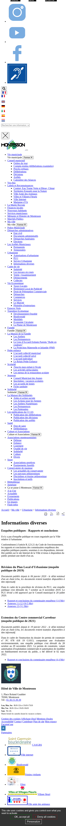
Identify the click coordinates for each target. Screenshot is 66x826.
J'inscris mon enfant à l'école (27, 367)
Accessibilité (7, 721)
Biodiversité (19, 316)
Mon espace (51, 721)
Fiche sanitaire (20, 386)
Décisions (18, 174)
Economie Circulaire (23, 322)
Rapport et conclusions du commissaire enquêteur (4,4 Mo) (35, 659)
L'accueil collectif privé (25, 356)
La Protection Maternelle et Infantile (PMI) (34, 347)
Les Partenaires (21, 409)
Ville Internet (20, 199)
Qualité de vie (20, 448)
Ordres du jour (21, 163)
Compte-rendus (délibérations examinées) (34, 166)
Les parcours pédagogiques (27, 473)
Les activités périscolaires (26, 370)
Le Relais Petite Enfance (25, 361)
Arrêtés (17, 177)
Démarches (19, 294)
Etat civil (18, 233)
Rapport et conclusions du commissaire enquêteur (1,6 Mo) (35, 600)
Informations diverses (24, 263)
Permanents (19, 247)
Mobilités (18, 319)
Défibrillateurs (20, 428)
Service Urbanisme (23, 261)
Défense (17, 440)
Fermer (27, 157)
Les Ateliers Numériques (25, 403)
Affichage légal (28, 718)
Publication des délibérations (27, 414)
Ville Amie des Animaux (25, 194)
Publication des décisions (26, 417)
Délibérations (20, 171)
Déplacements (20, 277)
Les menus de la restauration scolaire (31, 372)
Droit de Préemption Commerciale (30, 291)
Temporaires (19, 250)
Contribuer (27, 721)
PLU (16, 258)
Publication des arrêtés (24, 420)
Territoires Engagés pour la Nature (30, 191)
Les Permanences (22, 339)
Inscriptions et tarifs (23, 479)
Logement (18, 445)
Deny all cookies (46, 817)
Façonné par (7, 724)
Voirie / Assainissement (25, 275)
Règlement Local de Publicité (28, 288)
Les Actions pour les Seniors (27, 401)
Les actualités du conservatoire (28, 471)
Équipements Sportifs (24, 465)
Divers (17, 457)
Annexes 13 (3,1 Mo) (17, 606)
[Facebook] (17, 62)
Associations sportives (24, 462)
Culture (17, 454)
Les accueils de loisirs (24, 383)
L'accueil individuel (23, 358)
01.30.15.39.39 (13, 700)
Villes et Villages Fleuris (25, 196)
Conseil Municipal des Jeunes (28, 378)
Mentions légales (45, 718)
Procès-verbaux (21, 169)
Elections (18, 241)
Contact (18, 721)
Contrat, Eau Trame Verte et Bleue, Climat (34, 188)
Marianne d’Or (21, 202)
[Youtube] (17, 41)
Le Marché (19, 302)
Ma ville (15, 510)
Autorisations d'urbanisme (26, 255)
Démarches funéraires (24, 238)
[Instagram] (17, 21)
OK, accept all (22, 817)
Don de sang (20, 426)
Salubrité (18, 269)
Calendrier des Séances (25, 180)
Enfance (17, 443)
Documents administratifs (26, 236)
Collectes (18, 280)
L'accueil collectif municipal (27, 353)
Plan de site (38, 721)
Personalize (33, 821)
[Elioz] (17, 82)
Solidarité (18, 451)
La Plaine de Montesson (25, 325)
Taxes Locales (20, 286)
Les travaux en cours (24, 272)
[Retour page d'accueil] (13, 149)
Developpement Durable (25, 313)
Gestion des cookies (11, 718)
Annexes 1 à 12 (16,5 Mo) (20, 603)
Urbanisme (27, 510)
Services (18, 300)
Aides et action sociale (24, 398)
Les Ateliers (19, 336)
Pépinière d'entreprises (24, 305)
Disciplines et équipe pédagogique (30, 476)
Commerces (19, 297)
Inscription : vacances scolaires (28, 381)
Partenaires (6, 732)
